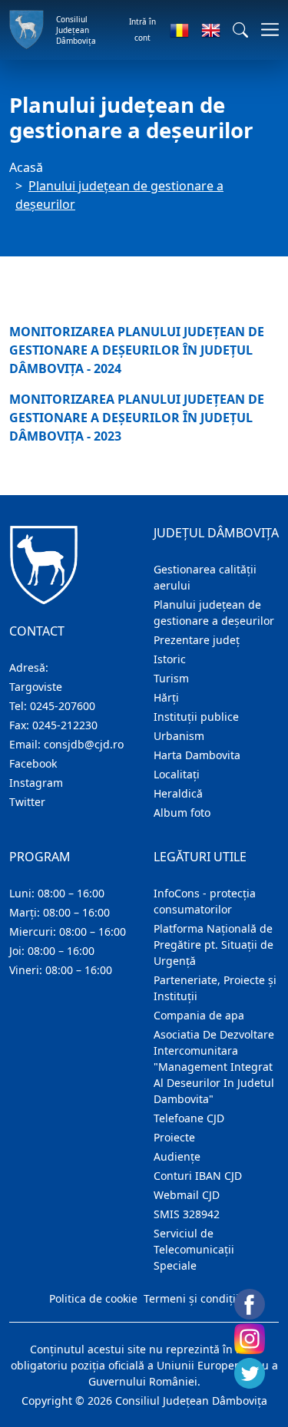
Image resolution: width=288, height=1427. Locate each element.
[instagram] (249, 1338)
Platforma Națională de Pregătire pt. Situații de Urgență (213, 944)
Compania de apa (199, 1015)
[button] (240, 30)
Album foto (182, 812)
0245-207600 (62, 706)
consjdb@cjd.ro (84, 744)
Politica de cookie (93, 1298)
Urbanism (179, 735)
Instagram (36, 782)
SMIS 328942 (187, 1214)
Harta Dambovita (197, 755)
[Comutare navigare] (265, 29)
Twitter (27, 801)
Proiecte (174, 1137)
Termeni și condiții (191, 1298)
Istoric (170, 659)
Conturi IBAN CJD (198, 1175)
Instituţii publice (196, 716)
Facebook (33, 763)
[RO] (179, 30)
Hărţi (166, 697)
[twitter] (249, 1373)
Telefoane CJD (189, 1118)
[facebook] (249, 1304)
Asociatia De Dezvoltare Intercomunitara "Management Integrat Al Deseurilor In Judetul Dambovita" (214, 1066)
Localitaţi (177, 774)
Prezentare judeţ (197, 640)
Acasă (26, 167)
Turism (171, 678)
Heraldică (178, 793)
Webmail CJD (187, 1195)
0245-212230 (65, 725)
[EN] (210, 30)
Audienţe (177, 1156)
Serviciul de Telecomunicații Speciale (194, 1249)
